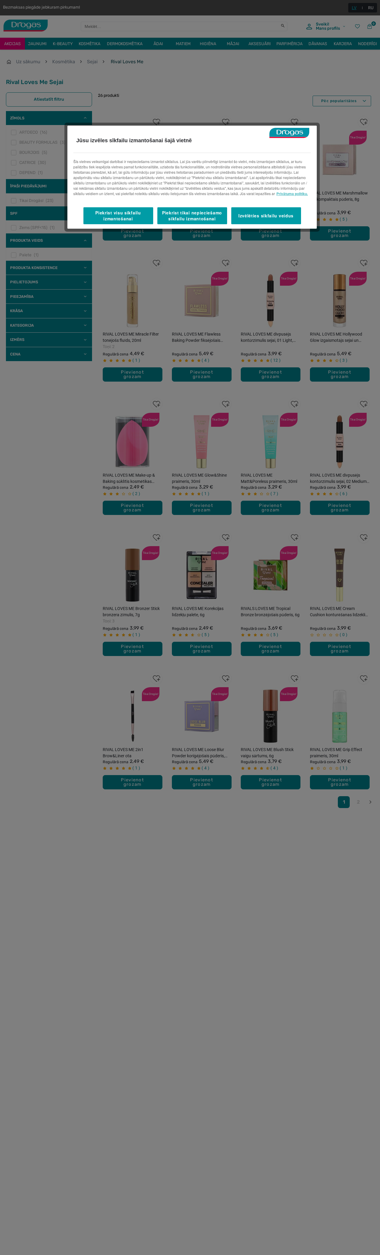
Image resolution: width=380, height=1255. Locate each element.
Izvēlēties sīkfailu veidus (266, 215)
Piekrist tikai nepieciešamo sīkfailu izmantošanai (192, 216)
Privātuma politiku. (292, 193)
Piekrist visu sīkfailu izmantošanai (118, 216)
